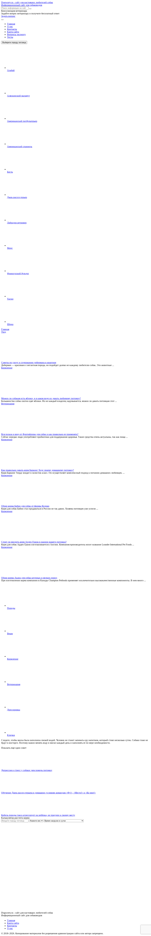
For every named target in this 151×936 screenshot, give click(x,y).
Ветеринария (7, 403)
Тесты (10, 37)
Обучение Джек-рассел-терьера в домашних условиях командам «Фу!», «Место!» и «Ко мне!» (48, 792)
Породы (11, 608)
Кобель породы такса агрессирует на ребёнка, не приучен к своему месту (38, 815)
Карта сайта (13, 32)
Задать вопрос (8, 16)
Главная (11, 24)
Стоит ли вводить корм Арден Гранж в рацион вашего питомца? (34, 542)
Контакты (12, 29)
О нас (10, 26)
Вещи (10, 633)
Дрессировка (13, 709)
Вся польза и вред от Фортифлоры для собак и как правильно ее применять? (39, 434)
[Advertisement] (23, 866)
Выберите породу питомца (14, 42)
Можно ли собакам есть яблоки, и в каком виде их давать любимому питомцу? (41, 398)
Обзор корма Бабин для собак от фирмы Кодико (25, 506)
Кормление (6, 368)
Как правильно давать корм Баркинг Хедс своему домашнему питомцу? (37, 470)
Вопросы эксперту (16, 34)
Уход (3, 332)
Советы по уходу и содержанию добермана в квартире (28, 362)
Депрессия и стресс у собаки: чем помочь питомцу (26, 770)
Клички (11, 735)
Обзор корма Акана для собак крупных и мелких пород (29, 578)
